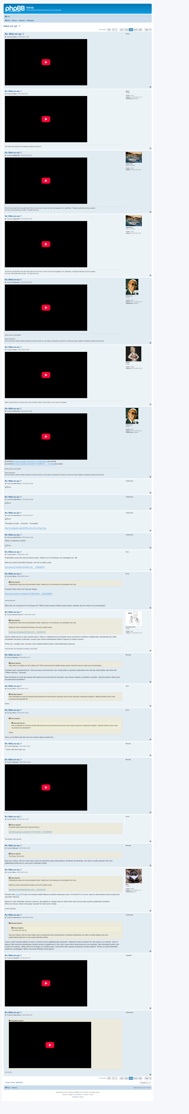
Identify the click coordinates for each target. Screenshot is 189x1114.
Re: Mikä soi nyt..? (14, 34)
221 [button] (121, 30)
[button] (109, 29)
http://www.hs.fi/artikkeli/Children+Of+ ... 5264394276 (25, 567)
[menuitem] (7, 16)
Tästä (18, 894)
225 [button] (140, 30)
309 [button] (146, 30)
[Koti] (15, 8)
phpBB (76, 1092)
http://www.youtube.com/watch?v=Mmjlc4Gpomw (30, 461)
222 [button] (126, 30)
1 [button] (116, 30)
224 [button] (135, 30)
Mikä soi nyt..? (12, 26)
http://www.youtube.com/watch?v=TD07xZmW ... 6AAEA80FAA (28, 594)
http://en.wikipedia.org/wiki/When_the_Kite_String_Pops (25, 528)
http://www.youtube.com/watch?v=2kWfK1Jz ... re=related (33, 464)
